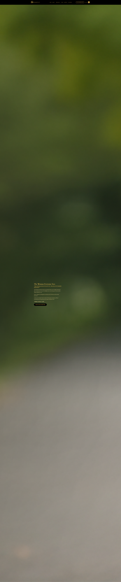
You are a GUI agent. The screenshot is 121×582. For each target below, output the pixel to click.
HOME (50, 2)
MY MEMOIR (70, 2)
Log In (86, 2)
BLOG (62, 2)
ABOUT (53, 2)
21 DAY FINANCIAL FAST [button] (80, 2)
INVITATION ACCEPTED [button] (40, 304)
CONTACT (65, 2)
